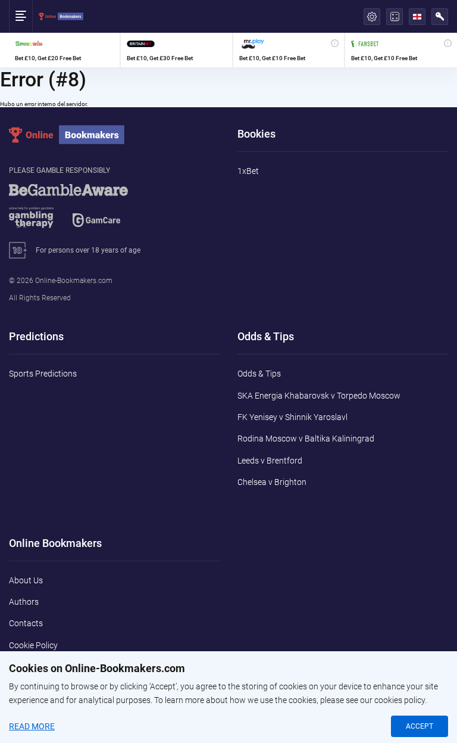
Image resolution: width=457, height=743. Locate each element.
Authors (24, 602)
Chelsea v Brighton (271, 482)
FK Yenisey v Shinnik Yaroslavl (292, 417)
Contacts (26, 623)
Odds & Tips (259, 373)
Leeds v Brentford (269, 460)
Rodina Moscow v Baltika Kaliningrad (305, 438)
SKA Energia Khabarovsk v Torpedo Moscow (318, 395)
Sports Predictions (43, 373)
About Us (26, 580)
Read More (32, 726)
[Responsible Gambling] (83, 211)
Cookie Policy (33, 645)
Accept (419, 726)
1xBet (248, 171)
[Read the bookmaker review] (64, 50)
